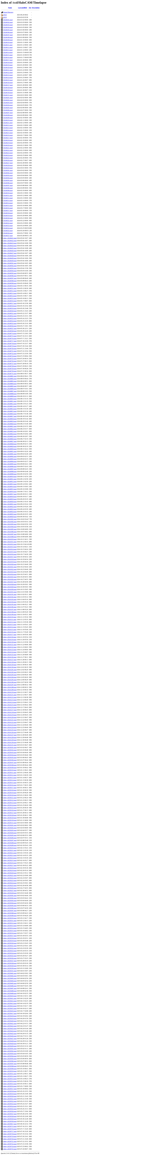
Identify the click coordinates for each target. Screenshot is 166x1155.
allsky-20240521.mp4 (10, 313)
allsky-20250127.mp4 (10, 813)
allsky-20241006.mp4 (10, 532)
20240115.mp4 (7, 55)
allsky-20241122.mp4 (10, 647)
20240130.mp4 (8, 92)
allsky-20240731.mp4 (10, 373)
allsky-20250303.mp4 (10, 900)
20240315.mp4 (8, 205)
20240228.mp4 (8, 165)
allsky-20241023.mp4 (10, 572)
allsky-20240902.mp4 (10, 456)
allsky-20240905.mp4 (10, 464)
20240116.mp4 (7, 57)
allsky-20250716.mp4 (10, 1129)
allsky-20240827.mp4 (10, 441)
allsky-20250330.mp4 (10, 968)
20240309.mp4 (8, 190)
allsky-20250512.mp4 (10, 1076)
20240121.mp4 (8, 70)
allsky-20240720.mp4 (10, 348)
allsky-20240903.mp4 (10, 459)
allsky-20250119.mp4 (10, 792)
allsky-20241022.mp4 (10, 569)
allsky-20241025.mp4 (10, 577)
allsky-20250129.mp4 (10, 818)
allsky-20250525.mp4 (10, 1109)
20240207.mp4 (8, 112)
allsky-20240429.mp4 (10, 258)
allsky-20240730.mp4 (10, 371)
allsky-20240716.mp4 (10, 338)
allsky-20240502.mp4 (10, 266)
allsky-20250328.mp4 (10, 963)
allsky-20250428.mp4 (10, 1041)
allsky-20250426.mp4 (10, 1036)
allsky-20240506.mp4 (10, 276)
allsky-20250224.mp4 (10, 883)
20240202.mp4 (8, 100)
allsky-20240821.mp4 (10, 426)
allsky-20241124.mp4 (10, 652)
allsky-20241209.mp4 (10, 690)
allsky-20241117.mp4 (9, 634)
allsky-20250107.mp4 (10, 762)
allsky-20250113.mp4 (10, 777)
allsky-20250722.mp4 (10, 1144)
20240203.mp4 (8, 102)
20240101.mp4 (8, 20)
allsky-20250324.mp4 (10, 953)
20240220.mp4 (8, 145)
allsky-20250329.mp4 (10, 966)
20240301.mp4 (8, 170)
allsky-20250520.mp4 (10, 1096)
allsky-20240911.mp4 (10, 479)
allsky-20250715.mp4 (10, 1126)
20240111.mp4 (7, 45)
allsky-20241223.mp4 (10, 725)
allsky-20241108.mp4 (10, 612)
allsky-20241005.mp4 (10, 529)
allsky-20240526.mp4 (10, 326)
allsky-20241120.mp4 (10, 642)
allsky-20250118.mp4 (10, 790)
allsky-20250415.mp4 (10, 1008)
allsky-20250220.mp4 (10, 873)
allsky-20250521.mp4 (10, 1099)
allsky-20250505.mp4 (10, 1058)
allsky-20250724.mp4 (10, 1146)
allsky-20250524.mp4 (10, 1106)
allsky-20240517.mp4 (10, 303)
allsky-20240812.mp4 (10, 404)
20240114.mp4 (7, 52)
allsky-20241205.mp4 (10, 680)
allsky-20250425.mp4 (10, 1033)
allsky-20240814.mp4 (10, 409)
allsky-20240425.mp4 (10, 248)
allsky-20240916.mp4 (10, 491)
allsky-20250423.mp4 (10, 1028)
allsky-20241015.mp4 (10, 552)
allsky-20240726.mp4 (10, 361)
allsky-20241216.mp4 (10, 707)
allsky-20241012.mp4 (10, 544)
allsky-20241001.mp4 (10, 519)
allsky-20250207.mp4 (10, 840)
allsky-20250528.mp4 (10, 1116)
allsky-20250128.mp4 (10, 815)
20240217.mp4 (8, 138)
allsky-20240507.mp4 (10, 278)
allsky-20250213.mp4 (10, 855)
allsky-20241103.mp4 (10, 599)
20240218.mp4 (8, 140)
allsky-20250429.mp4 (10, 1043)
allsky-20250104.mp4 (10, 755)
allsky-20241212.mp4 (10, 697)
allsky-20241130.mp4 (10, 667)
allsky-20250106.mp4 (10, 760)
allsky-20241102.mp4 (10, 597)
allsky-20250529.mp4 (10, 1119)
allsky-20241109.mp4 (10, 614)
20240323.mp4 (8, 225)
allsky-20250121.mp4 (10, 798)
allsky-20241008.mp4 (10, 537)
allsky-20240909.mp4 (10, 474)
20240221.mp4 (8, 148)
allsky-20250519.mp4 (10, 1094)
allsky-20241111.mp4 (9, 619)
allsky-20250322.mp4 (10, 948)
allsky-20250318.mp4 (10, 938)
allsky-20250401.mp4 (10, 973)
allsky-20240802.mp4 (10, 378)
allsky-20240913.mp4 (10, 484)
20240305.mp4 (8, 180)
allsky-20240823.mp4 (10, 431)
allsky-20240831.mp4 (10, 451)
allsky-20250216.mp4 (10, 863)
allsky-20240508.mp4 (10, 281)
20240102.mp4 (8, 22)
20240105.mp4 (8, 30)
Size (30, 7)
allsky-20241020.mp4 (10, 564)
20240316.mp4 (8, 208)
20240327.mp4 (8, 235)
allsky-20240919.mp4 (10, 499)
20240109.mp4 (8, 40)
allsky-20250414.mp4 (10, 1006)
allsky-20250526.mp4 (10, 1111)
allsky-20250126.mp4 (10, 810)
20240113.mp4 (7, 50)
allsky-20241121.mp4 (10, 644)
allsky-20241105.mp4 (10, 604)
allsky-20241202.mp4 (10, 672)
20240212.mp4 (8, 125)
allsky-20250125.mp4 (10, 808)
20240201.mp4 (8, 97)
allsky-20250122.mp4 (10, 800)
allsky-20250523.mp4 (10, 1104)
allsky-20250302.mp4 (10, 898)
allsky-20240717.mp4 (10, 341)
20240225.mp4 (8, 158)
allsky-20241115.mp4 (9, 629)
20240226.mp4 (8, 160)
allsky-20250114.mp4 (10, 780)
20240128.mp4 (8, 87)
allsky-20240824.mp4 (10, 434)
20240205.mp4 (8, 107)
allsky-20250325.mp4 (10, 956)
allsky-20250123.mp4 (10, 803)
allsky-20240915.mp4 (10, 489)
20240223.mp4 (8, 153)
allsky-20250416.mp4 (10, 1011)
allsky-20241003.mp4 (10, 524)
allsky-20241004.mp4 (10, 527)
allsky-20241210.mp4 (10, 692)
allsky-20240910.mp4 (10, 476)
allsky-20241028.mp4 (10, 584)
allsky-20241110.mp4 (9, 617)
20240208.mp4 (8, 115)
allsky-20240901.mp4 (10, 454)
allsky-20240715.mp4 (10, 336)
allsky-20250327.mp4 (10, 961)
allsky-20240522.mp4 (10, 316)
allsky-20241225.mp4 (10, 730)
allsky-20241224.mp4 (10, 727)
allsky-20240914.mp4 (10, 486)
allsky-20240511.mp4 (10, 288)
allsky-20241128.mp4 (10, 662)
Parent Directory (8, 12)
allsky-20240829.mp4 (10, 446)
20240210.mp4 (8, 120)
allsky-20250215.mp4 (10, 860)
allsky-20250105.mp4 (10, 757)
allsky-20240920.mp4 (10, 501)
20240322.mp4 (8, 223)
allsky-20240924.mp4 (10, 511)
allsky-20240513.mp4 (10, 293)
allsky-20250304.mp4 (10, 903)
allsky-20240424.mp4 (10, 245)
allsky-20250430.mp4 (10, 1046)
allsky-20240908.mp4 (10, 471)
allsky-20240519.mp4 (10, 308)
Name (10, 7)
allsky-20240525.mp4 (10, 323)
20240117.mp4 (7, 60)
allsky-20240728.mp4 (10, 366)
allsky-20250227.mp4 (10, 890)
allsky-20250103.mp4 (10, 752)
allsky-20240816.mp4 (10, 414)
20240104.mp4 (8, 27)
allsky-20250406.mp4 (10, 986)
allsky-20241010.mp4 (10, 539)
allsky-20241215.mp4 (10, 705)
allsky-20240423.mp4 (10, 243)
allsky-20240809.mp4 (10, 396)
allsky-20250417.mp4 (10, 1013)
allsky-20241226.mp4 (10, 732)
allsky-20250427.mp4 (10, 1038)
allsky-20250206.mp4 (10, 838)
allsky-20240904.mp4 (10, 461)
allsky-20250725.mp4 (10, 1149)
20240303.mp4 (8, 175)
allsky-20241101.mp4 (10, 594)
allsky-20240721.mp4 (10, 351)
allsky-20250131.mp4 (10, 823)
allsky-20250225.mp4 (10, 885)
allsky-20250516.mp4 (10, 1086)
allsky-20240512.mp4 (10, 291)
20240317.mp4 (8, 210)
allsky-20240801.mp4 (10, 376)
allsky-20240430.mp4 (10, 261)
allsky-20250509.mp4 (10, 1068)
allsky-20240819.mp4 (10, 421)
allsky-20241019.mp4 (10, 562)
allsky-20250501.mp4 (10, 1048)
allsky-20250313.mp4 (10, 925)
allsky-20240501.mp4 (10, 263)
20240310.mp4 (8, 193)
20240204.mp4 (8, 105)
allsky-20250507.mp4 (10, 1063)
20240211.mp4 (7, 123)
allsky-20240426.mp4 (10, 250)
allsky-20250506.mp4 (10, 1061)
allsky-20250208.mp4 (10, 843)
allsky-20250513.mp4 (10, 1079)
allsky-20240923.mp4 (10, 509)
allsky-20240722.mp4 (10, 353)
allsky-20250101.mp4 (10, 747)
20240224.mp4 (8, 155)
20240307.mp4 (8, 185)
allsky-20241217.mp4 (10, 710)
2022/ (5, 15)
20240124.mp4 (8, 77)
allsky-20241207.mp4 (10, 685)
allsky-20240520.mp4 (10, 311)
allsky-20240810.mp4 (10, 399)
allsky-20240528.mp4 (10, 331)
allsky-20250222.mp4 (10, 878)
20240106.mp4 (8, 32)
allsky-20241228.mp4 (10, 737)
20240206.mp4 (8, 110)
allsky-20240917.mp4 (10, 494)
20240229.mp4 (8, 168)
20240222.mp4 (8, 150)
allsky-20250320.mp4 (10, 943)
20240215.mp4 (8, 133)
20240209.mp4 (8, 118)
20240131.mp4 (8, 95)
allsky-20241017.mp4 (10, 557)
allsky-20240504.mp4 (10, 271)
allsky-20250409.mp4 (10, 993)
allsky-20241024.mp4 (10, 574)
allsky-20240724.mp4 (10, 356)
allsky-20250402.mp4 (10, 976)
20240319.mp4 (8, 215)
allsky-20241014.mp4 (10, 549)
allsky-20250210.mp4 (10, 848)
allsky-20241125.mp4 (10, 654)
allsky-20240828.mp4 (10, 444)
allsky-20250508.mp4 (10, 1066)
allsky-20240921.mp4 (10, 504)
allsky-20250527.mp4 (10, 1114)
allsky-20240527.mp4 (10, 328)
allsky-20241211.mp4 (10, 695)
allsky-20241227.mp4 (10, 735)
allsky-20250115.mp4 (10, 782)
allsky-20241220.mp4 (10, 717)
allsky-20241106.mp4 (10, 607)
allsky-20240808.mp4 (10, 394)
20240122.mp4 (8, 72)
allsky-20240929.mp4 (10, 516)
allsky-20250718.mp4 (10, 1134)
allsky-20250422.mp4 (10, 1026)
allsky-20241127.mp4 (10, 659)
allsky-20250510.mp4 (10, 1071)
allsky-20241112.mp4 (9, 622)
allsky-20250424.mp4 (10, 1031)
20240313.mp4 (8, 200)
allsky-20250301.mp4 (10, 895)
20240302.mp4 (8, 173)
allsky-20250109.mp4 (10, 767)
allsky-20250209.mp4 (10, 845)
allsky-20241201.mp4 (10, 670)
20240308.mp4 (8, 188)
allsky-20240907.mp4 (10, 469)
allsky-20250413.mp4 (10, 1003)
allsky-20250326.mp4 (10, 958)
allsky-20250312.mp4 (10, 923)
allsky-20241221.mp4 (10, 720)
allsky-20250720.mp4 (10, 1139)
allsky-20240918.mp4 (10, 496)
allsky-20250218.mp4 (10, 868)
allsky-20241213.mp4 (10, 700)
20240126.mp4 (8, 82)
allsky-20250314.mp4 (10, 928)
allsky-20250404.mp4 (10, 981)
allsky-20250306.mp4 (10, 908)
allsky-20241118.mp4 (9, 637)
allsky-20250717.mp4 (10, 1131)
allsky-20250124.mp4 (10, 805)
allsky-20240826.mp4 (10, 439)
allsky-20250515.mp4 (10, 1084)
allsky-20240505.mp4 (10, 273)
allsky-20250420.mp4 (10, 1021)
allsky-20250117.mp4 (10, 787)
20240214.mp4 (8, 130)
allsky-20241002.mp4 (10, 521)
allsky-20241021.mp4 (10, 567)
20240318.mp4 (8, 213)
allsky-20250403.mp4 (10, 978)
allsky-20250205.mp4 (10, 835)
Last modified (22, 7)
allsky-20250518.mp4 (10, 1091)
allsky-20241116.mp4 (9, 632)
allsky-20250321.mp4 (10, 946)
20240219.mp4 (8, 143)
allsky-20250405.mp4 (10, 983)
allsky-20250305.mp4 (10, 905)
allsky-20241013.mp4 (10, 547)
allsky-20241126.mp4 (10, 657)
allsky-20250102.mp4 (10, 750)
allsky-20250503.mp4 (10, 1053)
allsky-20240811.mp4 (10, 401)
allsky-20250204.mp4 (10, 833)
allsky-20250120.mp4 (10, 795)
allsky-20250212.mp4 (10, 853)
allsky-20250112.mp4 (10, 775)
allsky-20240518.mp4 (10, 306)
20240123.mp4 (8, 75)
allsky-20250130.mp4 (10, 820)
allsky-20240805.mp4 (10, 386)
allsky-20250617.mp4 (10, 1124)
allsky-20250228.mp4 (10, 893)
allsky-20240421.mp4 (10, 238)
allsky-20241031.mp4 (10, 592)
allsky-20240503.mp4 (10, 268)
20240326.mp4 (8, 233)
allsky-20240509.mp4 (10, 283)
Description (35, 7)
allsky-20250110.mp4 (10, 770)
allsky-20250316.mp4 (10, 933)
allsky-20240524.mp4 (10, 321)
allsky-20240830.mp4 (10, 449)
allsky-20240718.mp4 (10, 343)
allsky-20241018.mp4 (10, 559)
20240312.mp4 (8, 198)
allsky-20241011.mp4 (10, 542)
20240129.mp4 (8, 90)
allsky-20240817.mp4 (10, 416)
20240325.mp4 (8, 230)
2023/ (5, 17)
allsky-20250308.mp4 (10, 913)
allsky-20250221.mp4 (10, 875)
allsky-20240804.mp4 (10, 383)
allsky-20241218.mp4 (10, 712)
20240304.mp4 (8, 178)
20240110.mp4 (7, 42)
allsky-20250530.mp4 (10, 1121)
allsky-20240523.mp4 (10, 318)
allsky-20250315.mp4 (10, 930)
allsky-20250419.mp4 (10, 1018)
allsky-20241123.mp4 (10, 649)
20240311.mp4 (7, 195)
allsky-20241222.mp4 (10, 722)
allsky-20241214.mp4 (10, 702)
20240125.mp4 (8, 80)
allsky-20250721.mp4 (10, 1141)
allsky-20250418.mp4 (10, 1016)
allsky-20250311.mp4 (10, 920)
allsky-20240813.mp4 (10, 406)
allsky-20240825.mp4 (10, 436)
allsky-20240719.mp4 (10, 346)
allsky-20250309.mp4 (10, 915)
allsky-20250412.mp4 (10, 1001)
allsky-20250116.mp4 (10, 785)
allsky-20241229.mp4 (10, 740)
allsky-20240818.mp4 (10, 419)
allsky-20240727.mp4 (10, 363)
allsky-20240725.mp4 (10, 358)
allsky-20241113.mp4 (9, 624)
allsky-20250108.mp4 (10, 765)
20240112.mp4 (7, 47)
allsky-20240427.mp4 (10, 253)
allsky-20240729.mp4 (10, 368)
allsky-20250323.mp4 (10, 951)
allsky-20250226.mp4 (10, 888)
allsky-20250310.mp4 (10, 918)
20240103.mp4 (8, 25)
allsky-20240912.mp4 (10, 481)
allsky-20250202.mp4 (10, 828)
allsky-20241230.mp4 (10, 742)
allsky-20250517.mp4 (10, 1089)
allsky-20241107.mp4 (10, 609)
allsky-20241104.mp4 (10, 602)
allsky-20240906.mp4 (10, 466)
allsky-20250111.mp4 (9, 772)
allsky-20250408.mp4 (10, 991)
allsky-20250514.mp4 (10, 1081)
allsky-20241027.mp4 (10, 582)
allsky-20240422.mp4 (10, 240)
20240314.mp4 (8, 203)
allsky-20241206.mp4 (10, 682)
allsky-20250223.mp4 (10, 880)
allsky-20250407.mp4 (10, 988)
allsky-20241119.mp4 (9, 639)
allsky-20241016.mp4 (10, 554)
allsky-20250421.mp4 (10, 1023)
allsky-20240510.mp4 (10, 286)
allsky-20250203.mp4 (10, 830)
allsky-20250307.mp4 (10, 910)
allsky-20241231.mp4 (10, 745)
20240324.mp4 (8, 228)
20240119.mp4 (7, 65)
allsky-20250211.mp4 (10, 850)
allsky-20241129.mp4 (10, 665)
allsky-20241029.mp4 (10, 587)
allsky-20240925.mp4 (10, 514)
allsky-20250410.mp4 (10, 996)
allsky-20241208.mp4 (10, 687)
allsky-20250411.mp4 (10, 998)
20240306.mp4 (8, 183)
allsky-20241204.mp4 (10, 677)
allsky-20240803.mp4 (10, 381)
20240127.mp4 (8, 85)
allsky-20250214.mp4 (10, 858)
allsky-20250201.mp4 (10, 825)
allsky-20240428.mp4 (10, 256)
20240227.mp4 (8, 163)
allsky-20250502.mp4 (10, 1051)
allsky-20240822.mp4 (10, 429)
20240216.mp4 (8, 135)
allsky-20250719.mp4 (10, 1136)
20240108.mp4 (8, 37)
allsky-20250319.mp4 (10, 941)
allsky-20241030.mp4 (10, 589)
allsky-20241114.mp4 (9, 627)
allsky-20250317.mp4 (10, 936)
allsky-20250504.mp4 (10, 1056)
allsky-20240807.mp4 (10, 391)
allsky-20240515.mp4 (10, 298)
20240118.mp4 (7, 62)
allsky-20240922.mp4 (10, 506)
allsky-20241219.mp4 (10, 715)
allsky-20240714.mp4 (10, 333)
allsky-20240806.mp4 (10, 389)
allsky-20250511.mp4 (10, 1074)
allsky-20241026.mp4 (10, 579)
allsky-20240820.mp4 (10, 424)
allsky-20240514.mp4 (10, 296)
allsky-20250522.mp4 (10, 1101)
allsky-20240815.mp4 (10, 411)
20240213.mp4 (8, 128)
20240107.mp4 (8, 35)
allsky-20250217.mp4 (10, 865)
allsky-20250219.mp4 (10, 870)
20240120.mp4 (8, 67)
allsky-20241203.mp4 (10, 675)
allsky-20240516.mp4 (10, 301)
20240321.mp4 (8, 220)
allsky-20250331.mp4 (10, 971)
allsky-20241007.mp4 (10, 534)
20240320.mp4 (8, 218)
